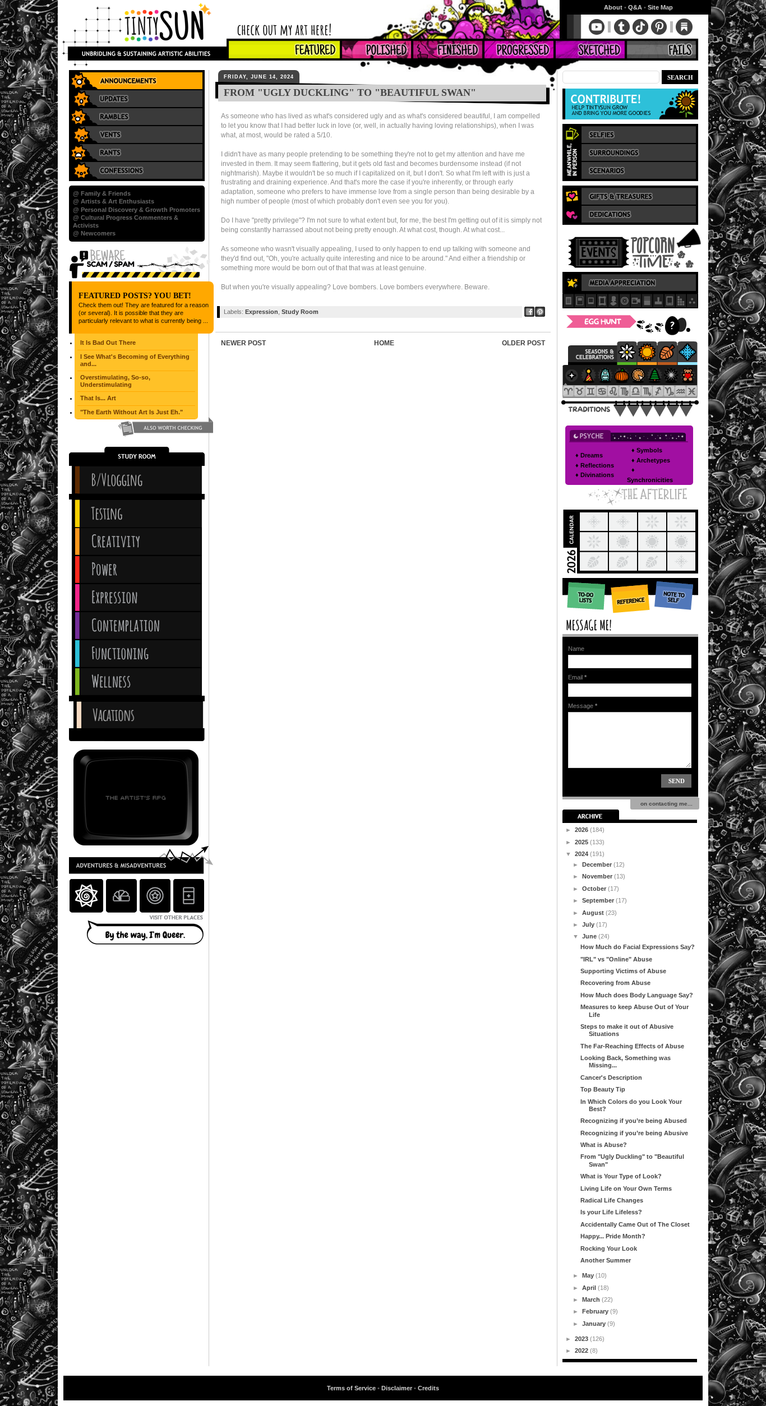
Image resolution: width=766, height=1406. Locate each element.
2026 (582, 829)
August (594, 912)
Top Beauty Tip (602, 1089)
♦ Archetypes (650, 460)
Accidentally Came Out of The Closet (635, 1224)
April (590, 1287)
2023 (582, 1338)
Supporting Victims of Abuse (623, 971)
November (598, 876)
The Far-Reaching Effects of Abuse (632, 1046)
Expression (261, 311)
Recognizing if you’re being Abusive (634, 1133)
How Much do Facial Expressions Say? (637, 946)
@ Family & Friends (102, 193)
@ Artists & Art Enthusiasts (113, 201)
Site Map (660, 7)
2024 (582, 853)
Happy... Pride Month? (612, 1236)
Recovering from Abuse (615, 982)
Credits (428, 1388)
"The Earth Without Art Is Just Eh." (131, 412)
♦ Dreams (589, 455)
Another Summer (605, 1260)
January (594, 1323)
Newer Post (243, 343)
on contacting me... (665, 804)
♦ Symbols (646, 450)
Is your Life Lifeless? (611, 1212)
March (592, 1299)
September (599, 900)
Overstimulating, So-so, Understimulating (115, 381)
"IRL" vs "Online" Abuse (616, 959)
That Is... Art (98, 398)
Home (384, 343)
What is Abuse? (603, 1144)
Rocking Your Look (608, 1248)
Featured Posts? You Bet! (135, 296)
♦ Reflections (594, 465)
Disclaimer (396, 1388)
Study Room (300, 311)
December (597, 864)
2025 (582, 842)
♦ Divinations (594, 474)
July (589, 924)
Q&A (635, 7)
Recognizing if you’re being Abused (633, 1120)
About (613, 7)
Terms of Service (351, 1388)
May (589, 1275)
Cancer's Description (611, 1077)
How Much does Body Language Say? (636, 995)
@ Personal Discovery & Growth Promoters (136, 209)
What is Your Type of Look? (621, 1176)
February (596, 1311)
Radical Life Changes (611, 1200)
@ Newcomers (94, 233)
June (590, 936)
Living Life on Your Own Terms (626, 1188)
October (595, 888)
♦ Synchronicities (650, 474)
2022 (582, 1350)
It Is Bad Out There (108, 342)
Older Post (523, 343)
